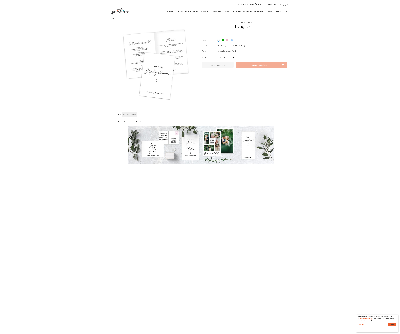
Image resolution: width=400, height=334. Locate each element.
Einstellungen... (363, 324)
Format (204, 46)
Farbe (204, 40)
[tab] (118, 114)
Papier (204, 51)
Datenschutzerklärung (365, 319)
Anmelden (277, 4)
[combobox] (286, 11)
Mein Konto (268, 4)
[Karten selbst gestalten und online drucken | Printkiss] (120, 11)
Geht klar (392, 325)
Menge (204, 57)
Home (112, 18)
